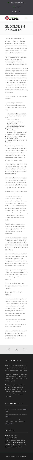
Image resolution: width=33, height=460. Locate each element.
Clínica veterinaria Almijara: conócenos (15, 414)
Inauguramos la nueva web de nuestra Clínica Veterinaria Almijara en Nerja (14, 420)
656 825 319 (14, 438)
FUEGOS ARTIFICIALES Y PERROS (13, 409)
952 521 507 (14, 435)
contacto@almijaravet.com (17, 2)
